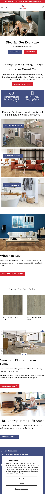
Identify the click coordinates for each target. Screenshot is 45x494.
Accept (21, 478)
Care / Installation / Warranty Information (14, 454)
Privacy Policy (18, 473)
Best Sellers (15, 51)
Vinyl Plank (30, 51)
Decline (21, 483)
